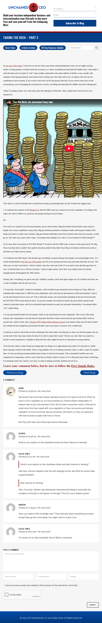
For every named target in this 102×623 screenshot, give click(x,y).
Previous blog (15, 372)
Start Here (10, 48)
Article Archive (28, 48)
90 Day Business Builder (52, 48)
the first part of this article (32, 262)
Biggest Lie (34, 210)
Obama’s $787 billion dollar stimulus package (47, 322)
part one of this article (13, 66)
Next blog (89, 372)
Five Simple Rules (82, 366)
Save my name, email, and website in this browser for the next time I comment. (42, 585)
